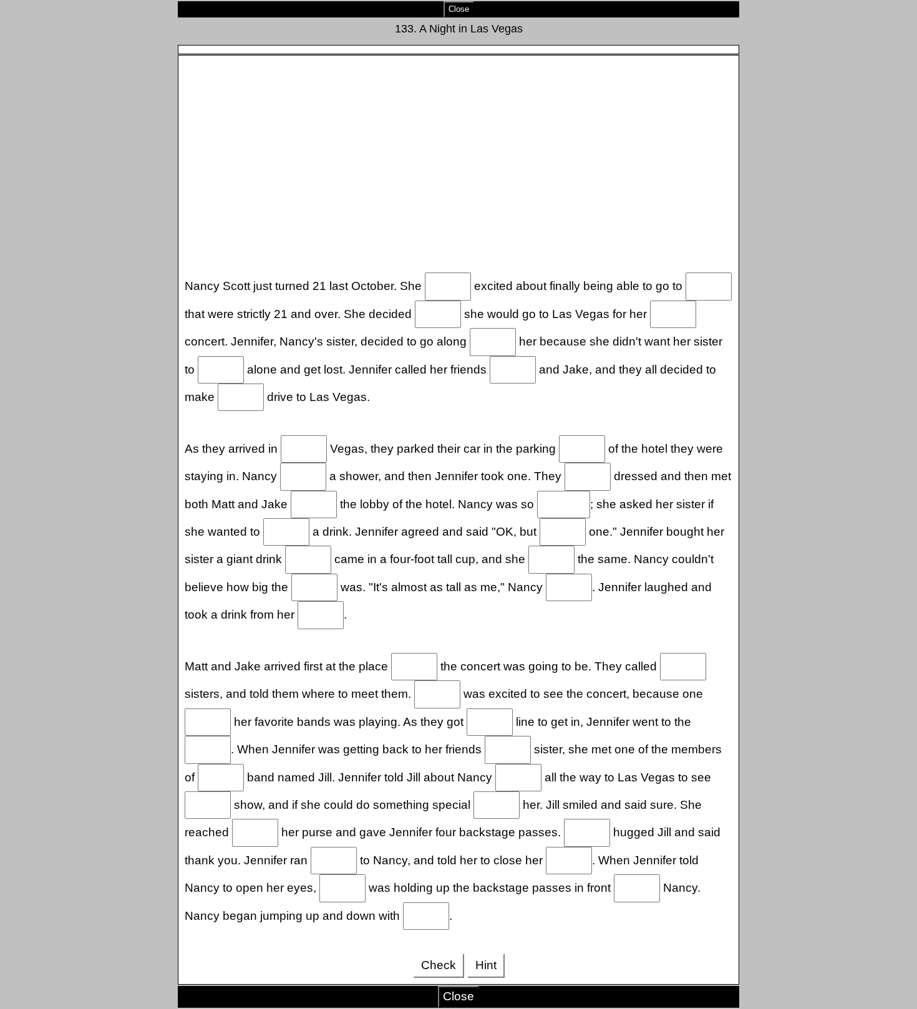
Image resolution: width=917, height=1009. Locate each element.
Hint (486, 965)
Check (438, 965)
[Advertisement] (459, 161)
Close (459, 9)
